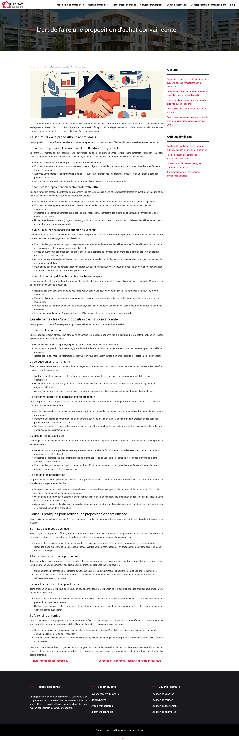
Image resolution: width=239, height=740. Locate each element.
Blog (232, 4)
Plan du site (119, 738)
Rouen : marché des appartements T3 (50, 661)
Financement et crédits (124, 4)
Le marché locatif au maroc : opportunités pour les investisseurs (130, 661)
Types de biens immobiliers (69, 4)
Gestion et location (177, 4)
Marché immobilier (98, 4)
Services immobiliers (151, 4)
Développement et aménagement (208, 4)
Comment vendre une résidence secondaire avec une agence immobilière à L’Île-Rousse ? (188, 83)
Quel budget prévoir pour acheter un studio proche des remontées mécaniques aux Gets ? (187, 121)
